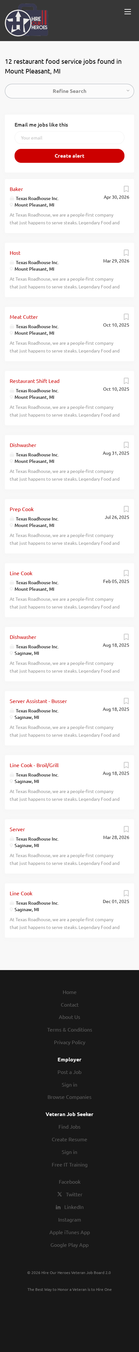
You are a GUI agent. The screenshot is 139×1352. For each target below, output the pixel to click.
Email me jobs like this (41, 124)
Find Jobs (69, 1126)
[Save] (126, 190)
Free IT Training (70, 1164)
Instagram (69, 1219)
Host (15, 252)
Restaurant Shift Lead (34, 380)
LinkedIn (74, 1206)
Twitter (74, 1194)
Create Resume (69, 1139)
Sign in (69, 1084)
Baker (16, 188)
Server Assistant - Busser (38, 701)
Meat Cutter (24, 316)
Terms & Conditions (69, 1029)
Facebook (69, 1181)
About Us (69, 1016)
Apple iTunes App (69, 1232)
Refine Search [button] (69, 90)
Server (17, 829)
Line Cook (21, 573)
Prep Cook (22, 509)
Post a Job (69, 1071)
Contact (70, 1004)
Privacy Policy (69, 1042)
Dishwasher (23, 444)
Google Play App (69, 1244)
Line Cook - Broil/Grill (34, 765)
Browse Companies (69, 1096)
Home (70, 992)
